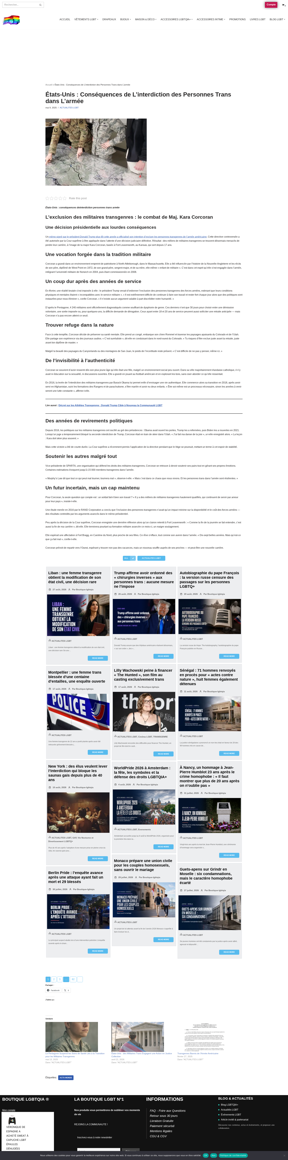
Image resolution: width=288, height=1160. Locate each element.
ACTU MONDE (66, 1078)
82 (73, 979)
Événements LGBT (231, 1114)
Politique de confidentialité (233, 1155)
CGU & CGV (158, 1136)
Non (214, 1155)
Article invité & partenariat (234, 1119)
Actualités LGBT (229, 1109)
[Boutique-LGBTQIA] (11, 19)
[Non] (284, 1155)
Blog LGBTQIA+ (229, 1104)
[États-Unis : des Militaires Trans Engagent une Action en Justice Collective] (142, 1037)
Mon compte (8, 1110)
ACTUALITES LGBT (69, 107)
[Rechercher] (40, 5)
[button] (97, 19)
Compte (271, 4)
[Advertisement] (144, 52)
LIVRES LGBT (258, 19)
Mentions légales (161, 1131)
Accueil (48, 84)
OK (205, 1155)
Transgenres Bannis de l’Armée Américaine (197, 1053)
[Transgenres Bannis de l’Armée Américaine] (208, 1037)
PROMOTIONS (237, 19)
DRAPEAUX (109, 19)
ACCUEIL (65, 19)
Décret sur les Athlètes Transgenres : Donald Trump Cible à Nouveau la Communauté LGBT (110, 405)
